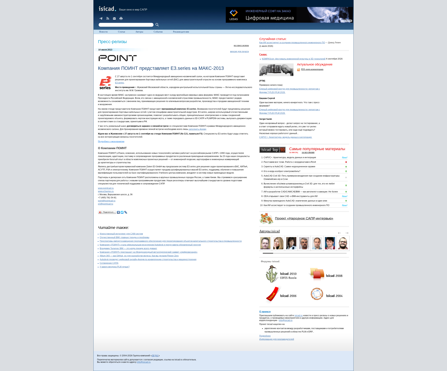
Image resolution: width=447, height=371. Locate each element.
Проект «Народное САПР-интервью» (304, 218)
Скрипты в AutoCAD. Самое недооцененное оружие (289, 166)
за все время (308, 152)
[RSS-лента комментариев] (299, 70)
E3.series (119, 83)
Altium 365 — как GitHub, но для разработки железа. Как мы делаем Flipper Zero (139, 256)
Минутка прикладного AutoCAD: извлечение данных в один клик (295, 201)
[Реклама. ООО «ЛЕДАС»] (289, 15)
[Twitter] (122, 212)
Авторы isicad (269, 231)
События (158, 31)
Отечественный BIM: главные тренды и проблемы (124, 237)
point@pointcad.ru (106, 201)
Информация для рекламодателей (276, 339)
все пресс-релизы (241, 45)
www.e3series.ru (106, 191)
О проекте (265, 311)
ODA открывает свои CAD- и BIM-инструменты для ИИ (291, 196)
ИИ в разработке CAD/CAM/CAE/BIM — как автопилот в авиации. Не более (301, 191)
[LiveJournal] (126, 212)
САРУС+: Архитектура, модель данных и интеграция (285, 137)
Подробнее (265, 336)
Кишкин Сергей (267, 98)
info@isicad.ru (285, 320)
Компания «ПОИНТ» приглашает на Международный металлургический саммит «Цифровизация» (148, 252)
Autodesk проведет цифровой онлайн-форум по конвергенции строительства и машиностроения (148, 259)
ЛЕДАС (155, 355)
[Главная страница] (107, 8)
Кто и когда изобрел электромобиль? (282, 171)
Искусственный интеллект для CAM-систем (121, 234)
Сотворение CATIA (109, 263)
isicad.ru (299, 315)
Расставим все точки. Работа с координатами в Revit (290, 162)
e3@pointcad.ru (105, 204)
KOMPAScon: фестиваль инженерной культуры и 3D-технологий (293, 59)
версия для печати (239, 51)
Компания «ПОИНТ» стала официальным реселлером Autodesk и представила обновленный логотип (150, 245)
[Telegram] (101, 18)
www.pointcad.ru (106, 188)
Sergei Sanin (265, 119)
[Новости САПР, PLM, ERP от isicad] (107, 18)
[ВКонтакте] (118, 212)
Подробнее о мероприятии (111, 141)
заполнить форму (197, 129)
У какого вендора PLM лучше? (115, 267)
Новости (103, 31)
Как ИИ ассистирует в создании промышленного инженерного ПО (292, 42)
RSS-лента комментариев (312, 69)
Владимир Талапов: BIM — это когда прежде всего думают (128, 248)
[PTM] (262, 81)
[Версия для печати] (121, 18)
